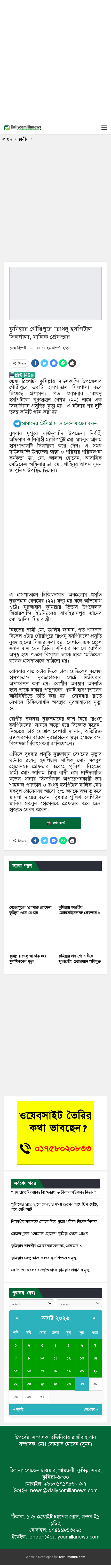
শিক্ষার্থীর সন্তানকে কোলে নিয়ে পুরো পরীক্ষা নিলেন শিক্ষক (54, 1221)
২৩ (29, 1384)
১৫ (16, 1371)
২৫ (55, 1384)
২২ (16, 1384)
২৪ (42, 1384)
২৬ (69, 1384)
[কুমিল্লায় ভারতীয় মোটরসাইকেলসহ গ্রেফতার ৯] (80, 887)
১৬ (29, 1371)
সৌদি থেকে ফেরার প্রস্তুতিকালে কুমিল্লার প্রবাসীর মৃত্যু (51, 1270)
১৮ (55, 1371)
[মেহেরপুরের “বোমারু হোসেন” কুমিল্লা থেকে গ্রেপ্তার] (30, 887)
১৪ (95, 1358)
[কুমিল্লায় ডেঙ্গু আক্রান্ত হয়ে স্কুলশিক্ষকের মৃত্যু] (30, 936)
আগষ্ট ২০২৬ (56, 1318)
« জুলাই (18, 1409)
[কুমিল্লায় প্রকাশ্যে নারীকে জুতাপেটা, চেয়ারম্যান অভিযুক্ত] (80, 936)
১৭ (42, 1371)
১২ (68, 1358)
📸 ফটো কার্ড (56, 823)
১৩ (82, 1358)
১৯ (69, 1371)
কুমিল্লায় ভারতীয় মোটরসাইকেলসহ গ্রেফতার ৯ (46, 1245)
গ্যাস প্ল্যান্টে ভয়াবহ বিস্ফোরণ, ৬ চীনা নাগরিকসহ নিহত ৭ (54, 1192)
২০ (82, 1371)
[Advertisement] (55, 59)
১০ (42, 1358)
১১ (55, 1358)
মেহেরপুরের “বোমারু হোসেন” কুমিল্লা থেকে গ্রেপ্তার (49, 1233)
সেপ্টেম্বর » (91, 1409)
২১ (95, 1371)
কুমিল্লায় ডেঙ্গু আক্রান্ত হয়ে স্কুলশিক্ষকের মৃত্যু (44, 1257)
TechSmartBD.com (72, 1557)
